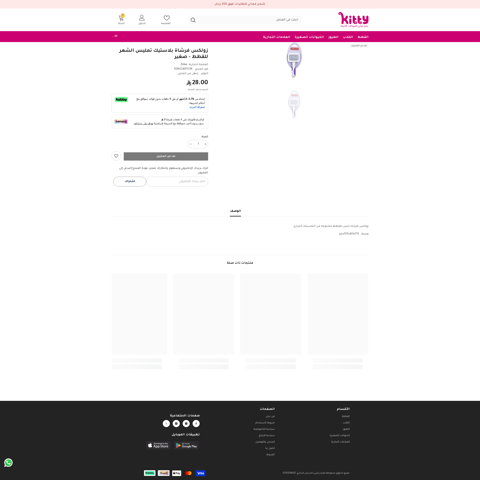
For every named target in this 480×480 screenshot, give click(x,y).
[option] (293, 60)
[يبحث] (245, 19)
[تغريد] (166, 423)
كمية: (204, 136)
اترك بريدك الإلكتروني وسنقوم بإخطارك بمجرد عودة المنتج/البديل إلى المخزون (163, 170)
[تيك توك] (176, 423)
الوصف (235, 211)
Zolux (184, 64)
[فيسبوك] (196, 423)
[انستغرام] (186, 423)
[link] (116, 156)
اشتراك (130, 181)
